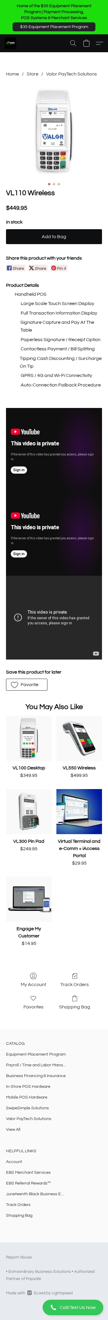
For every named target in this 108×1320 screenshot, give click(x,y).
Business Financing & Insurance (36, 1076)
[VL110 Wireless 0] (54, 131)
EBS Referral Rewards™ (28, 1183)
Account (14, 1162)
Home (12, 74)
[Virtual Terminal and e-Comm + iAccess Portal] (79, 811)
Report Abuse (19, 1257)
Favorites (33, 1007)
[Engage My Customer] (29, 899)
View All (13, 1130)
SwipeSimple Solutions (27, 1108)
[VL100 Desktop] (29, 738)
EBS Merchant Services (28, 1172)
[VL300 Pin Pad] (29, 811)
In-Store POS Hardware (28, 1087)
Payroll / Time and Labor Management (36, 1065)
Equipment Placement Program (36, 1054)
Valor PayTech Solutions (71, 74)
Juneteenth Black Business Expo (36, 1194)
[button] (54, 26)
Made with (39, 1293)
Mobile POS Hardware (26, 1097)
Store (32, 74)
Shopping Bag (74, 1007)
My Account (33, 984)
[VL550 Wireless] (79, 738)
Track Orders (74, 984)
